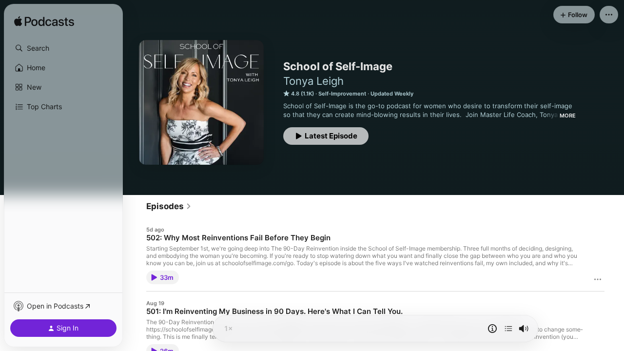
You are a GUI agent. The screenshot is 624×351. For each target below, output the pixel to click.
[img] (44, 22)
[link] (169, 206)
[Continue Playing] (508, 328)
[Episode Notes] (492, 328)
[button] (63, 48)
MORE (568, 115)
